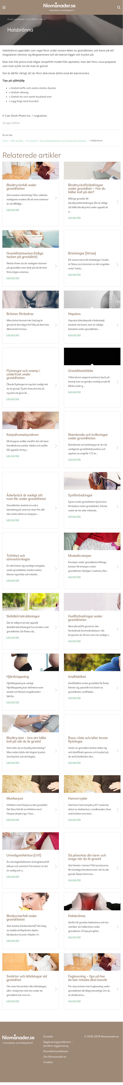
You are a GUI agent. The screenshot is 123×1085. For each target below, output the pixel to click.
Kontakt (48, 1036)
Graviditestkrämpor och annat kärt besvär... (63, 140)
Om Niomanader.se (54, 1056)
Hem (5, 140)
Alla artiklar (17, 140)
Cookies (48, 1062)
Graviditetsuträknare (55, 1051)
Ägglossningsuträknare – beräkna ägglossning (58, 1043)
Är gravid (32, 140)
